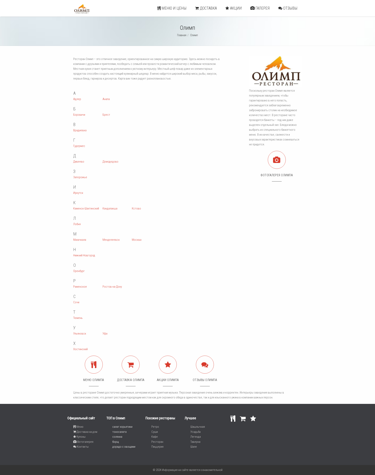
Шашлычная (197, 426)
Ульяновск (79, 333)
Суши (154, 432)
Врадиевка (80, 130)
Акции (235, 8)
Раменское (80, 286)
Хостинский (80, 349)
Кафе (154, 436)
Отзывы (289, 8)
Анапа (106, 99)
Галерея (262, 8)
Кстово (136, 208)
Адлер (77, 99)
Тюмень (78, 318)
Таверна (195, 442)
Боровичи (79, 114)
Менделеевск (111, 240)
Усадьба (195, 432)
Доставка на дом (86, 432)
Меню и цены (174, 8)
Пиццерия (157, 446)
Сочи (76, 302)
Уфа (105, 333)
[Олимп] (81, 13)
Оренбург (79, 271)
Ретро (155, 426)
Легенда (195, 436)
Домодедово (110, 161)
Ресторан (157, 442)
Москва (136, 240)
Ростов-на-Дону (112, 286)
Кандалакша (110, 208)
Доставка (208, 8)
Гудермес (79, 146)
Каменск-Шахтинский (86, 208)
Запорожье (80, 177)
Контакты (82, 446)
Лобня (77, 224)
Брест (106, 114)
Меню (79, 426)
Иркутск (78, 193)
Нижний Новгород (84, 255)
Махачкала (79, 240)
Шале (193, 446)
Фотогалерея (84, 442)
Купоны (81, 436)
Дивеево (78, 161)
